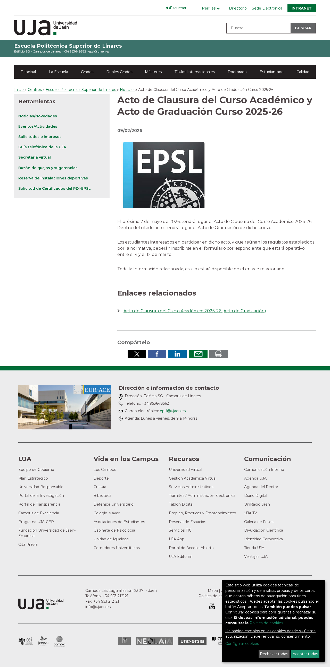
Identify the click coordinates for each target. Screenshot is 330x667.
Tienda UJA (254, 547)
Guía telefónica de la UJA (42, 147)
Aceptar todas (305, 654)
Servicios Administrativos (191, 486)
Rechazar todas (274, 654)
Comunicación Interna (264, 469)
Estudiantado (272, 72)
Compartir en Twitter (137, 354)
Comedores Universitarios (117, 547)
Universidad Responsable (40, 486)
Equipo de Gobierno (36, 469)
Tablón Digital (181, 504)
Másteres (153, 72)
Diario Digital (255, 495)
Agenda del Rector (261, 486)
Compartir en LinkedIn (177, 354)
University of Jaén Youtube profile (212, 606)
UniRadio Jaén (257, 504)
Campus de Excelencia (38, 513)
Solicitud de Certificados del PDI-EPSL (54, 188)
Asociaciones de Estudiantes (119, 521)
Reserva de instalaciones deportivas (53, 178)
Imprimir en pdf (218, 354)
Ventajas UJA (256, 556)
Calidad (302, 72)
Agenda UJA (255, 478)
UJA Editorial (180, 556)
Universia (192, 641)
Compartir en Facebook (157, 354)
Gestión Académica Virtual (192, 478)
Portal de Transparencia (39, 504)
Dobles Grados (119, 72)
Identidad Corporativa (263, 539)
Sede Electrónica (267, 8)
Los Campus (105, 469)
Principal (28, 72)
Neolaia (154, 641)
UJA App (176, 539)
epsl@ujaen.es (98, 51)
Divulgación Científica (263, 530)
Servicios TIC (180, 530)
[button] (163, 174)
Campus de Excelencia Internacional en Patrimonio (25, 641)
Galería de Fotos (258, 521)
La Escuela (58, 72)
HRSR (124, 641)
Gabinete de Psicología (114, 530)
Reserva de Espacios (187, 521)
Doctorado (237, 72)
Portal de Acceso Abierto (191, 547)
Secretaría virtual (34, 157)
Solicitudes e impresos (40, 136)
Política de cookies (215, 596)
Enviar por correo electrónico (198, 354)
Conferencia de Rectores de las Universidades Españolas (221, 641)
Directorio (238, 8)
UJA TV (250, 513)
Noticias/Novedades (37, 116)
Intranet (302, 8)
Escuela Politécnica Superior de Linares (68, 46)
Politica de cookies (266, 623)
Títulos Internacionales (195, 72)
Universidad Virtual (185, 469)
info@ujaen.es (98, 606)
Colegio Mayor (107, 513)
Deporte (101, 478)
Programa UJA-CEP (36, 521)
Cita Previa (28, 544)
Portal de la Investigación (41, 495)
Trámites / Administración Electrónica (202, 495)
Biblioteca (102, 495)
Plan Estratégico (33, 478)
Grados (87, 72)
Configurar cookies (242, 643)
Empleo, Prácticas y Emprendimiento (202, 513)
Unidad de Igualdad (111, 539)
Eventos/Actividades (37, 126)
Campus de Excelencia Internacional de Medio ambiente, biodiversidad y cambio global (59, 641)
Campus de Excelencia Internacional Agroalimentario (43, 641)
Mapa (213, 590)
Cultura (100, 486)
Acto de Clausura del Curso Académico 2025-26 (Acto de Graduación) (194, 310)
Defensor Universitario (114, 504)
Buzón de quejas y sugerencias (48, 168)
